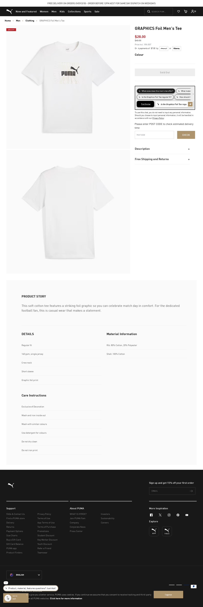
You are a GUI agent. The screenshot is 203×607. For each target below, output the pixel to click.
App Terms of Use (46, 522)
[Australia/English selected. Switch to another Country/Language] (24, 575)
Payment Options (14, 531)
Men (18, 20)
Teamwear (42, 552)
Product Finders (14, 552)
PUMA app (11, 548)
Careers (105, 522)
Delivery (10, 522)
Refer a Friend (44, 548)
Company (74, 522)
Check (186, 134)
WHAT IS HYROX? (78, 514)
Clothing (30, 20)
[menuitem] (26, 11)
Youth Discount (44, 544)
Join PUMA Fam (77, 518)
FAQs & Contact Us (15, 514)
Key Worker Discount (47, 539)
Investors (105, 514)
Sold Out (165, 72)
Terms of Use (43, 518)
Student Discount (45, 535)
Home (8, 20)
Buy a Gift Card (13, 539)
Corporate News (77, 526)
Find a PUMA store (15, 518)
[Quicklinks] (193, 11)
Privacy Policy (158, 118)
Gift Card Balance (14, 544)
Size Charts (11, 535)
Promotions (43, 531)
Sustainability (107, 518)
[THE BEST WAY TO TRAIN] (167, 531)
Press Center (76, 531)
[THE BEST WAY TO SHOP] (154, 531)
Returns (10, 526)
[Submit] (148, 11)
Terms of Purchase (46, 526)
